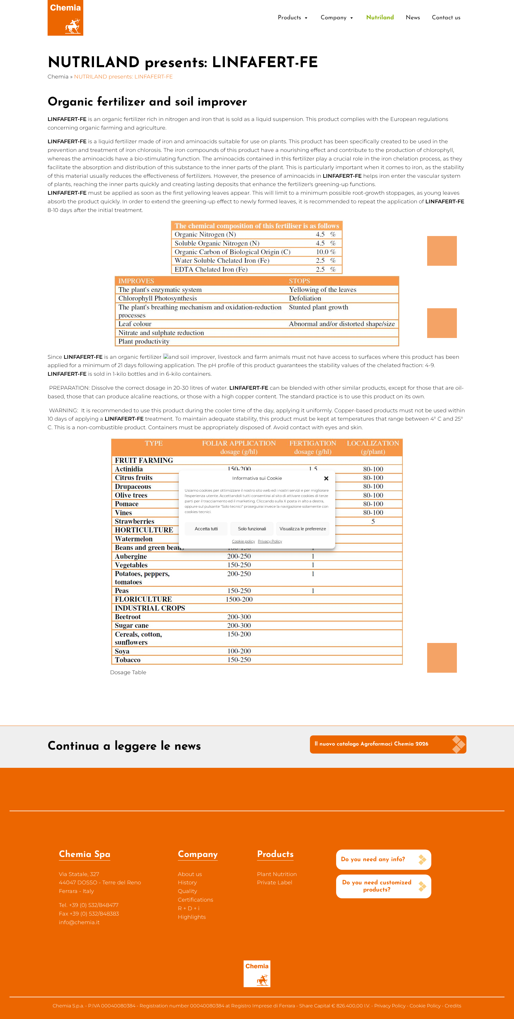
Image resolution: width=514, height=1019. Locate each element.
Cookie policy (243, 541)
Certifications (195, 900)
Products (289, 18)
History (187, 882)
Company (334, 18)
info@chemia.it (79, 922)
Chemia (58, 76)
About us (190, 874)
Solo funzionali (252, 528)
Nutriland (380, 18)
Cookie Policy (425, 1006)
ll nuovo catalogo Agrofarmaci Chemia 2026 (371, 744)
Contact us (446, 18)
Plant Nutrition (277, 874)
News (413, 18)
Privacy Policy (270, 541)
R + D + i (189, 908)
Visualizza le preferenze (303, 528)
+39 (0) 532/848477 (93, 905)
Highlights (192, 917)
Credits (453, 1006)
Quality (187, 891)
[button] (326, 478)
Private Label (274, 882)
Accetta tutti (206, 528)
